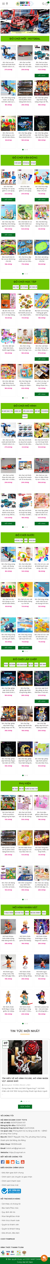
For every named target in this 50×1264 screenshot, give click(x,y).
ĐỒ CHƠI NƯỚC (25, 535)
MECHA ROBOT (35, 913)
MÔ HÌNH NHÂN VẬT (25, 907)
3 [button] (26, 1101)
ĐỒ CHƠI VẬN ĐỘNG (25, 157)
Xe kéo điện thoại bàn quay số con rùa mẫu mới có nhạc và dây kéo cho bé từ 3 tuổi (25, 850)
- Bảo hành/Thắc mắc (9, 1208)
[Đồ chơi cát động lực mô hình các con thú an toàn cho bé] (8, 873)
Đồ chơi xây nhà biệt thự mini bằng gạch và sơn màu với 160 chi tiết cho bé (8, 224)
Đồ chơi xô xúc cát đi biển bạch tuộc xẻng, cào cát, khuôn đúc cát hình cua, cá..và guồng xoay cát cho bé (42, 566)
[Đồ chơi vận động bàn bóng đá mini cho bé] (41, 247)
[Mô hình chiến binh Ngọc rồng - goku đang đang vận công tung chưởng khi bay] (25, 962)
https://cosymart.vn (17, 1152)
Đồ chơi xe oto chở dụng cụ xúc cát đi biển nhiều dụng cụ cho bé (8, 135)
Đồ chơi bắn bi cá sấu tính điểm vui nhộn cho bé (25, 224)
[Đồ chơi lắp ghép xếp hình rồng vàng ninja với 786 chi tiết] (41, 87)
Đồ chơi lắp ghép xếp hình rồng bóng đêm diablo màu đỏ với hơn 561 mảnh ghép (25, 690)
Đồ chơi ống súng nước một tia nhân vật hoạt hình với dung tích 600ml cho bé (25, 637)
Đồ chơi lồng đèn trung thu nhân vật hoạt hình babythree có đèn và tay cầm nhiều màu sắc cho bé (42, 850)
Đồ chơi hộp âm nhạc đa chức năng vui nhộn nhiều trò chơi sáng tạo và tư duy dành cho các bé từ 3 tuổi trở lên (25, 383)
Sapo (31, 1262)
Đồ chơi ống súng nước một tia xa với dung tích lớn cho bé (41, 602)
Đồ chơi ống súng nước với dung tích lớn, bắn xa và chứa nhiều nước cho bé (8, 100)
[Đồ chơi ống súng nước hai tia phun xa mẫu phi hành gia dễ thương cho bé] (8, 624)
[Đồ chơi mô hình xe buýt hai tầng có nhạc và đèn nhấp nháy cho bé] (25, 500)
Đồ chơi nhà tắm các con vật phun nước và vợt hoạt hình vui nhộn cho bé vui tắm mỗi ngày (25, 566)
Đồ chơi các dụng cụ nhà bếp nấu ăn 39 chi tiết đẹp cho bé (42, 885)
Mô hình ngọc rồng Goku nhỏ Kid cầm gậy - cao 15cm (41, 974)
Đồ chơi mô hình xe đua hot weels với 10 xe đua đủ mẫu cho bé (25, 477)
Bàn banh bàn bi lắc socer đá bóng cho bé (8, 259)
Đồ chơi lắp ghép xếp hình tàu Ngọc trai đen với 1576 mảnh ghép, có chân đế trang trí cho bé (42, 135)
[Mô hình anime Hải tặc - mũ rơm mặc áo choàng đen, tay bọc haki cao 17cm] (41, 997)
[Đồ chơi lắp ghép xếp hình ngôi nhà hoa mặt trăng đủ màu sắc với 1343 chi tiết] (25, 749)
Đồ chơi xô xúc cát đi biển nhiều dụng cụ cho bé (25, 601)
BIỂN (25, 540)
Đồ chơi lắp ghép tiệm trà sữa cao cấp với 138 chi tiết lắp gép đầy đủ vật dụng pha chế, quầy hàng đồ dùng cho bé (42, 513)
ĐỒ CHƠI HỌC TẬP (25, 281)
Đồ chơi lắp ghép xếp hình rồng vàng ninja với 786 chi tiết (42, 100)
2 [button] (24, 1101)
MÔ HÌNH (12, 664)
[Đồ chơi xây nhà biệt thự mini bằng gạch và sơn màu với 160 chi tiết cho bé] (8, 212)
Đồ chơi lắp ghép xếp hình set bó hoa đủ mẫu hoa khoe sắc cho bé (41, 761)
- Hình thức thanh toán (10, 1220)
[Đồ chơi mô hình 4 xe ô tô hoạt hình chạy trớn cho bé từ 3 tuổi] (41, 430)
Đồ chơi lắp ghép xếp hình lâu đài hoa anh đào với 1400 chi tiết (25, 726)
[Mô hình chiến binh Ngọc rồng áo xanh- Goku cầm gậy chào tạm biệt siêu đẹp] (25, 997)
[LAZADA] (8, 1162)
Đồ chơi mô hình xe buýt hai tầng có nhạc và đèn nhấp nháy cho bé (25, 513)
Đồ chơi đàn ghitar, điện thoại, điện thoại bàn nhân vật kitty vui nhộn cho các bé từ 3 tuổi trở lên (41, 814)
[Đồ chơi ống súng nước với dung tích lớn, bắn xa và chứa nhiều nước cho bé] (8, 87)
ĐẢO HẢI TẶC (19, 913)
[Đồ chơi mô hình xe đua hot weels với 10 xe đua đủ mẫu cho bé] (25, 465)
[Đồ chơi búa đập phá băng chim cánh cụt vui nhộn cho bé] (25, 247)
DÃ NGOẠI (26, 163)
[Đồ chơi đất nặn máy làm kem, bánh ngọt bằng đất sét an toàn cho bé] (8, 336)
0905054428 (16, 1144)
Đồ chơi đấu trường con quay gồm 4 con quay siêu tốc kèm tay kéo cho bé (25, 189)
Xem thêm (25, 1107)
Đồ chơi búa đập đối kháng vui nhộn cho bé (41, 189)
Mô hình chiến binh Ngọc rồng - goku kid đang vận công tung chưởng (25, 939)
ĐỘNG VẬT (17, 411)
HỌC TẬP (16, 287)
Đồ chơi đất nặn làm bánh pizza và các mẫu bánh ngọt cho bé (25, 313)
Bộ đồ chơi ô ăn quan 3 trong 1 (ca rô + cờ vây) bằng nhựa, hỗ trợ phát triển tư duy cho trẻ (8, 313)
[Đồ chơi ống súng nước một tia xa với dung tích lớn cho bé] (41, 589)
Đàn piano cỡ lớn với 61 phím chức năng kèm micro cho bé (25, 100)
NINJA (6, 664)
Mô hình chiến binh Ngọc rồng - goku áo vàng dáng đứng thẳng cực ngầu (8, 1009)
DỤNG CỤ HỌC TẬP (31, 789)
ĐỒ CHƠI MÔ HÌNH (25, 405)
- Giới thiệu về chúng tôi (10, 1204)
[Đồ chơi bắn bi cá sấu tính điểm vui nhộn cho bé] (25, 212)
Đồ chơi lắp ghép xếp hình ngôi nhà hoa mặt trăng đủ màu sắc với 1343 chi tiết (25, 761)
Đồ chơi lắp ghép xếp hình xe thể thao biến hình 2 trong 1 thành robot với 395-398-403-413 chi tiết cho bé (25, 135)
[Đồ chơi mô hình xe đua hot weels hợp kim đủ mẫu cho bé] (25, 430)
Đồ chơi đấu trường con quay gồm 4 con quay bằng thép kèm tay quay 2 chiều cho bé (8, 189)
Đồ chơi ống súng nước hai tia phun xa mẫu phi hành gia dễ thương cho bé (8, 637)
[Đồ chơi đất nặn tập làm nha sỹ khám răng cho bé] (8, 371)
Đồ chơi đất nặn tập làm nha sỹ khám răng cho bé (8, 383)
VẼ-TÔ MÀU (24, 287)
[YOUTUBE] (23, 1162)
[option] (25, 1068)
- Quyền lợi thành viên (10, 1225)
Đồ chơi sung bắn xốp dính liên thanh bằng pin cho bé (25, 885)
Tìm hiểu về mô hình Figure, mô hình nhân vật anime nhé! (25, 1079)
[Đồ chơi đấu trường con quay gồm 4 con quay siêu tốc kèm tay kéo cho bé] (25, 176)
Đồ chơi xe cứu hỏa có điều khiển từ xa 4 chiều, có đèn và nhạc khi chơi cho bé (41, 477)
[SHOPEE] (13, 1162)
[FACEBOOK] (3, 1162)
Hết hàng (41, 75)
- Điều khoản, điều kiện (10, 1233)
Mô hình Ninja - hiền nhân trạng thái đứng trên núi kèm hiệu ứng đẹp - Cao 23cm (8, 939)
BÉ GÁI (21, 789)
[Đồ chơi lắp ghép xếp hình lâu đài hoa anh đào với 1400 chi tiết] (25, 713)
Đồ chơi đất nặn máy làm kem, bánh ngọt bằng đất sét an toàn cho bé (8, 348)
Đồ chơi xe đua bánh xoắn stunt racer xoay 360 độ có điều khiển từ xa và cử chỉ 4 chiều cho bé (41, 65)
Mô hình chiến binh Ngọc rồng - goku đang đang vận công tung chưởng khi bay (25, 974)
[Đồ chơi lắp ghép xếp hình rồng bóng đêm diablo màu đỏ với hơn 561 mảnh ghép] (25, 678)
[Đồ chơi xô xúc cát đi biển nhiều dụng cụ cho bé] (25, 589)
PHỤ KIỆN (25, 783)
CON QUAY (17, 163)
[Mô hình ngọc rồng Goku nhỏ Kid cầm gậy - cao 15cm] (41, 962)
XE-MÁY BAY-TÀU (7, 411)
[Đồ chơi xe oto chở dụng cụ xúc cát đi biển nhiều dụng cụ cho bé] (8, 123)
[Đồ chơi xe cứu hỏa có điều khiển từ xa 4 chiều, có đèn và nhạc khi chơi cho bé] (41, 465)
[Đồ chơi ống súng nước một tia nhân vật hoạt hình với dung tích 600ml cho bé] (25, 624)
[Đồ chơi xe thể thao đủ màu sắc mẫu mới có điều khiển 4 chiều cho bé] (25, 52)
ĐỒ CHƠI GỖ (33, 287)
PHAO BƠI (32, 540)
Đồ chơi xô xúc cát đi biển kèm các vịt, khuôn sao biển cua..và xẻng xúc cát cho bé (42, 637)
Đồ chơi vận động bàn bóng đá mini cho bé (41, 259)
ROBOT (24, 416)
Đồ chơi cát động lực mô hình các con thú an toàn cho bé (8, 885)
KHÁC (36, 664)
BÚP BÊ (37, 411)
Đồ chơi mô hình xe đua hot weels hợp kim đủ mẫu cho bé (25, 442)
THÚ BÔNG (44, 411)
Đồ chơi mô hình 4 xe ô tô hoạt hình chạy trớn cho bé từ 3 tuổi (41, 442)
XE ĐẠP (33, 163)
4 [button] (29, 1101)
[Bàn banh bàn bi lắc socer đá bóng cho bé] (8, 247)
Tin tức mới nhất (25, 1031)
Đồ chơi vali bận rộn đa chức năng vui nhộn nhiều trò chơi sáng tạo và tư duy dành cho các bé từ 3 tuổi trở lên (42, 348)
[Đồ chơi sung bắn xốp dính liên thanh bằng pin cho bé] (25, 873)
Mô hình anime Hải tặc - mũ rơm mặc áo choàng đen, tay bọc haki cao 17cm (42, 1009)
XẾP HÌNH (43, 664)
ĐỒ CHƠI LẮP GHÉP (25, 659)
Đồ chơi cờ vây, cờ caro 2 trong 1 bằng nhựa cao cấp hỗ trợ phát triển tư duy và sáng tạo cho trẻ (41, 383)
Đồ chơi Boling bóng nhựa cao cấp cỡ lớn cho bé (41, 224)
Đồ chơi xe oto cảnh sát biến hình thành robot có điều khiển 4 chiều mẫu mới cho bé (8, 65)
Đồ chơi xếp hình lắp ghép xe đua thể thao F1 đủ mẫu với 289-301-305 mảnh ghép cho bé (42, 690)
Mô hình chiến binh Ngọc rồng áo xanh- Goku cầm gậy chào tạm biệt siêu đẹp (25, 1009)
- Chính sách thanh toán (11, 1181)
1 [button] (21, 1101)
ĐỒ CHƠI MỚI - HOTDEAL (25, 38)
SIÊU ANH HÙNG (28, 411)
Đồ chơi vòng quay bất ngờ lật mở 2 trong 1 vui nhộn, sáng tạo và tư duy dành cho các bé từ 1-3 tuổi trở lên (25, 348)
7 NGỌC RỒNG (8, 913)
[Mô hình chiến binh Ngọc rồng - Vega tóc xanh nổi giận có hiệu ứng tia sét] (41, 926)
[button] (23, 149)
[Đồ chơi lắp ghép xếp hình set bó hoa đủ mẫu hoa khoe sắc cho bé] (41, 749)
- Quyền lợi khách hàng (10, 1229)
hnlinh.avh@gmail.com (15, 1148)
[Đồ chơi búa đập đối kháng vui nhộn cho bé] (41, 176)
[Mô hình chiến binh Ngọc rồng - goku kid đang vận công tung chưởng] (25, 926)
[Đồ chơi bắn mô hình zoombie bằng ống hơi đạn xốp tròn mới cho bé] (8, 802)
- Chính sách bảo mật (9, 1185)
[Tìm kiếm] (43, 3)
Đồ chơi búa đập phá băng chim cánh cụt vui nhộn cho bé (25, 259)
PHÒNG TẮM (19, 540)
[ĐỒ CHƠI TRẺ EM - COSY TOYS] (25, 3)
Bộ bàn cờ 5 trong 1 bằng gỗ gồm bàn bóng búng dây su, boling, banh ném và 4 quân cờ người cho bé (41, 313)
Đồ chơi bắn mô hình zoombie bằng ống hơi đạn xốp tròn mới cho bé (8, 814)
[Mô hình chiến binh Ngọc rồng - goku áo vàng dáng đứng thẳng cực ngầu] (8, 997)
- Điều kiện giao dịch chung (12, 1173)
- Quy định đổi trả (8, 1212)
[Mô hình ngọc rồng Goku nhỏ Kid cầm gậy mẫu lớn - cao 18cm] (8, 962)
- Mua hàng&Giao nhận (10, 1216)
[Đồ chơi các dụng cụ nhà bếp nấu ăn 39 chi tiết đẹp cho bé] (41, 873)
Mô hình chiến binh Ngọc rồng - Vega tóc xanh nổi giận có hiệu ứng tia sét (41, 939)
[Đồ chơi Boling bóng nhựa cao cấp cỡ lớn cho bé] (41, 212)
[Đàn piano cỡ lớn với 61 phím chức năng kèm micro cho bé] (25, 87)
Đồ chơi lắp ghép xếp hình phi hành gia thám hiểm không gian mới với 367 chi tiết (41, 726)
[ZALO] (18, 1162)
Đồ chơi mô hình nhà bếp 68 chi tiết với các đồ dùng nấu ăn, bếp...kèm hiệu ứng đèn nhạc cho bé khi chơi (25, 814)
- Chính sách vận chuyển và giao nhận (16, 1177)
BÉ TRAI (15, 789)
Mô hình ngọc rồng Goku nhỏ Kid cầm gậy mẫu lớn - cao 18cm (8, 974)
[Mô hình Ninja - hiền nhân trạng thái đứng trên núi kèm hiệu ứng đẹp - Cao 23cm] (8, 926)
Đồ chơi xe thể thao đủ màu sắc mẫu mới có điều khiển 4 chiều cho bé (25, 65)
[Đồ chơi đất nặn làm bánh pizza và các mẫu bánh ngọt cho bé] (25, 301)
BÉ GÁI (30, 664)
